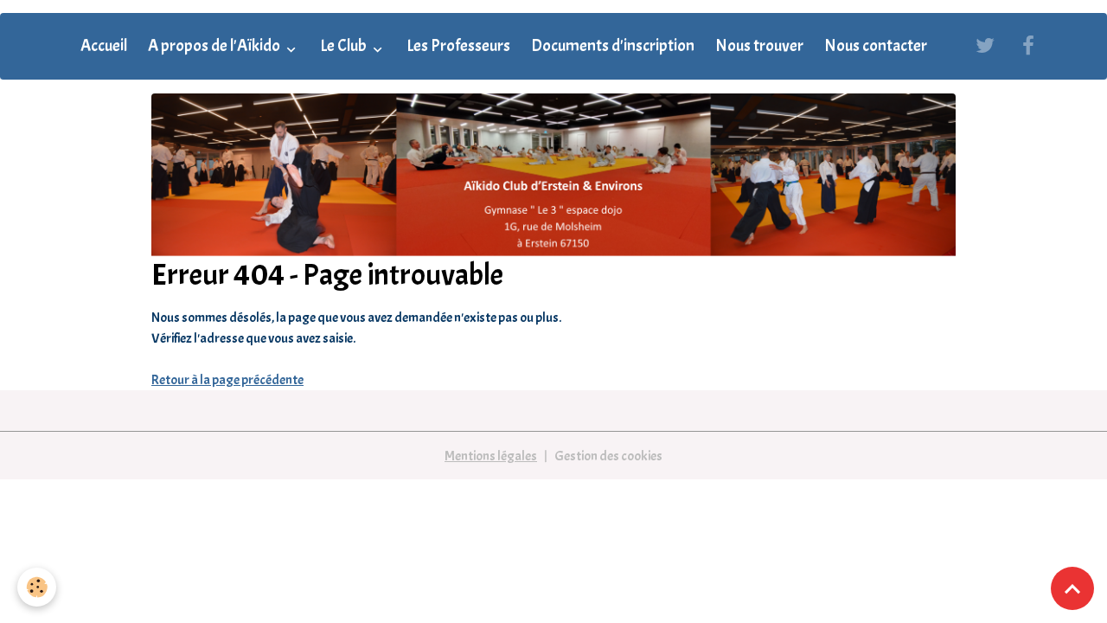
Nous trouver (759, 45)
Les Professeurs (458, 45)
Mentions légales (491, 456)
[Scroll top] (1072, 588)
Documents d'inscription (612, 45)
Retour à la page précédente (227, 380)
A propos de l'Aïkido (215, 45)
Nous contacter (875, 45)
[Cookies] (36, 587)
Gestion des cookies (608, 456)
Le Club (344, 45)
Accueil (103, 45)
